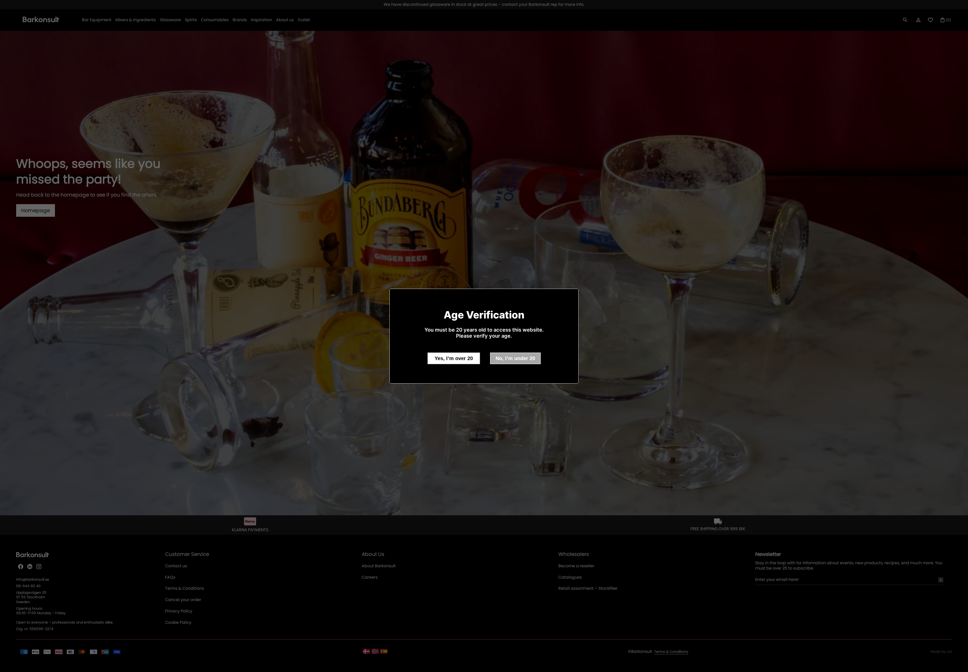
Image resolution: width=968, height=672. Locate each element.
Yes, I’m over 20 (454, 358)
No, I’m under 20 (515, 358)
